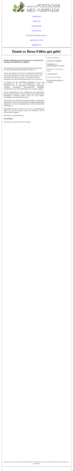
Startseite (36, 16)
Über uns (36, 21)
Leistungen (36, 26)
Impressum (36, 45)
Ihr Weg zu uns (36, 40)
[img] (36, 7)
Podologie (36, 31)
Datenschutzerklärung (36, 35)
